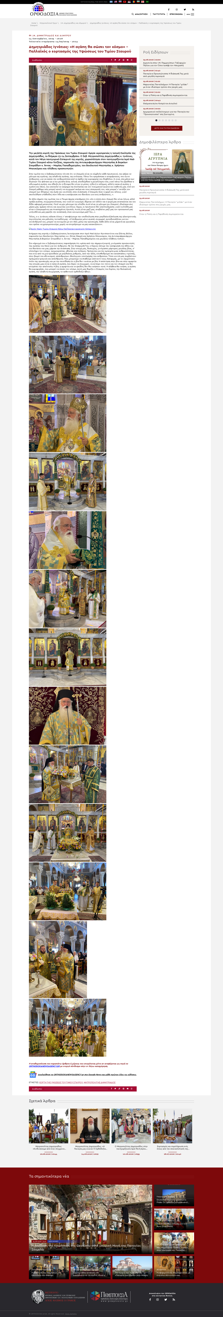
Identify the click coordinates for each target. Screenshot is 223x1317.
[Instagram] (174, 9)
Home (33, 23)
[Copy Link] (119, 60)
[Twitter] (182, 9)
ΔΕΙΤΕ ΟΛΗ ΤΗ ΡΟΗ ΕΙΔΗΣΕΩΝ (166, 128)
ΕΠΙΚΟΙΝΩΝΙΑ (176, 14)
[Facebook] (165, 9)
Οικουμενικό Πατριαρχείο (42, 1270)
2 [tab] (160, 120)
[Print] (123, 60)
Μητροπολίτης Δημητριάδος (100, 1082)
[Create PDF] (131, 60)
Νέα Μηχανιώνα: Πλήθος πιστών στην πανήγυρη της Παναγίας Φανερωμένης (172, 1249)
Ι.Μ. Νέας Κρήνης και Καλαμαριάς (171, 1244)
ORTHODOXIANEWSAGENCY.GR (44, 1066)
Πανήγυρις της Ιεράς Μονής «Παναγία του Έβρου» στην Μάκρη (131, 1274)
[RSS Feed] (190, 9)
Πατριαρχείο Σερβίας (165, 1197)
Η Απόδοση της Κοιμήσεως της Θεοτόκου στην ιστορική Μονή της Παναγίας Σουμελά (86, 1247)
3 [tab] (163, 120)
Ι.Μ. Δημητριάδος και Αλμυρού (73, 23)
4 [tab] (166, 120)
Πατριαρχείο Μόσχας (165, 1221)
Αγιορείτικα (161, 1270)
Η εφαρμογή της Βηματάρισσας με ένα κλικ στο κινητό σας (173, 1274)
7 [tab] (176, 120)
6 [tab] (172, 120)
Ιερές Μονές (53, 1241)
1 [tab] (156, 120)
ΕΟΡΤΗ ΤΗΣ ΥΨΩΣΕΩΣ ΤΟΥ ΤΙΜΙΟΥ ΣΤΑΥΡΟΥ (61, 1082)
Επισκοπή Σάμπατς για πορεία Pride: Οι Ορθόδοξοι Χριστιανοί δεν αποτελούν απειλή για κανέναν (174, 1201)
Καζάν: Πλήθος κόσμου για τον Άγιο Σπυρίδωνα (172, 1225)
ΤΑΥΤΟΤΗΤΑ (159, 14)
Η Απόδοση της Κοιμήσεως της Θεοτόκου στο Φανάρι (46, 1274)
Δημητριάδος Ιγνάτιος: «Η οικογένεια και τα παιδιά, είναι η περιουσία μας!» (89, 1274)
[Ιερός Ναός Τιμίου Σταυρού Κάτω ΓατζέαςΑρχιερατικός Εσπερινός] (62, 229)
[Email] (127, 60)
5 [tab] (169, 120)
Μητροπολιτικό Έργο (48, 23)
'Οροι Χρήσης (71, 1314)
